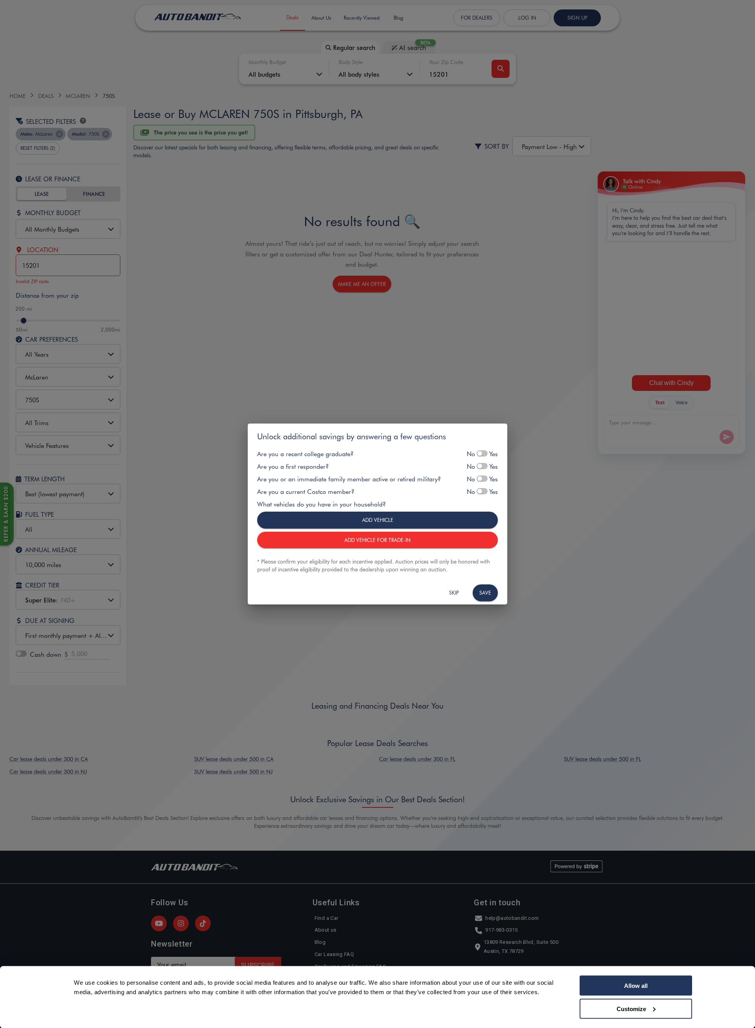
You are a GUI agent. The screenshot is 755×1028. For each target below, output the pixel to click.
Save (485, 592)
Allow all (636, 985)
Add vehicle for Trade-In (377, 539)
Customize (631, 1008)
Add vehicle (377, 519)
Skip (454, 592)
